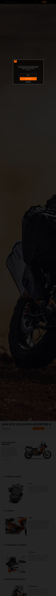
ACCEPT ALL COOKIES (28, 78)
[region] (28, 72)
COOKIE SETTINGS (28, 82)
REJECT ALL (28, 75)
